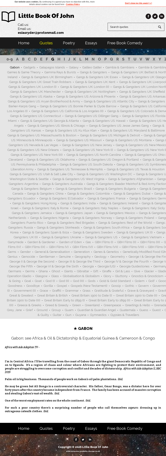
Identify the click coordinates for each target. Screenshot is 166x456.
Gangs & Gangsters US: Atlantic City (109, 101)
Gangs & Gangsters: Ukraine (61, 237)
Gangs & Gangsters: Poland (135, 218)
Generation (82, 251)
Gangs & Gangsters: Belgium (31, 188)
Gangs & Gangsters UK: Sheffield (142, 91)
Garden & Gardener (41, 242)
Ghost (56, 271)
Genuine (65, 256)
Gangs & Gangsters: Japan (74, 213)
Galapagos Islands (52, 67)
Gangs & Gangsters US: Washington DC (104, 174)
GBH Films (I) (104, 242)
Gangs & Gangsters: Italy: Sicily (143, 208)
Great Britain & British (52, 295)
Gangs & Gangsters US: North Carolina (93, 154)
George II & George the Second (32, 261)
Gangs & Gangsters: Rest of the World (125, 222)
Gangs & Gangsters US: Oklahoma (51, 159)
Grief (29, 310)
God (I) (50, 281)
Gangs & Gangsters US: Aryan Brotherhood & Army (44, 101)
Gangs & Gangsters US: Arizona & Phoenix (86, 96)
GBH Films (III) (150, 242)
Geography (82, 256)
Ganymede (16, 242)
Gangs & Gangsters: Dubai (131, 193)
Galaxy (73, 67)
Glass (55, 276)
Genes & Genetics (106, 251)
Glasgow (41, 276)
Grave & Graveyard (140, 290)
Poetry (69, 43)
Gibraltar (83, 271)
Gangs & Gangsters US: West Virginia (78, 179)
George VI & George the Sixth (58, 266)
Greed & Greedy (56, 305)
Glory (107, 276)
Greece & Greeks (29, 305)
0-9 (9, 59)
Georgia (88, 266)
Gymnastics (98, 315)
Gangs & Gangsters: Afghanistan (130, 179)
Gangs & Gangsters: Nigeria (49, 218)
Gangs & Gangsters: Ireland (119, 203)
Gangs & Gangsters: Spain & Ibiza (45, 232)
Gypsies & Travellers (124, 315)
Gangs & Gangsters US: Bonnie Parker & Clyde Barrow (78, 106)
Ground (42, 310)
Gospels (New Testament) (89, 285)
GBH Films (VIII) (133, 247)
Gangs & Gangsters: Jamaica (32, 213)
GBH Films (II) (126, 242)
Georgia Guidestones (134, 266)
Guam (69, 310)
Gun (68, 315)
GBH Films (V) (59, 247)
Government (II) (25, 290)
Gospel (62, 285)
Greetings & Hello (137, 305)
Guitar (57, 315)
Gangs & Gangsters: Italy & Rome (45, 208)
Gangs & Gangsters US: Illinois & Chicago (56, 125)
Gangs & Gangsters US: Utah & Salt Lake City (41, 174)
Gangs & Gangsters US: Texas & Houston (136, 169)
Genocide (28, 256)
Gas (88, 242)
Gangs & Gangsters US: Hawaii (104, 120)
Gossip (116, 285)
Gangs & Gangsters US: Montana (129, 140)
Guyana (80, 315)
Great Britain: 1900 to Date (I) (91, 295)
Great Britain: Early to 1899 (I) (64, 300)
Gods (91, 281)
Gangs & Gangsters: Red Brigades (71, 222)
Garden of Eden (70, 242)
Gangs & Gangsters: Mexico (115, 213)
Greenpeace (112, 305)
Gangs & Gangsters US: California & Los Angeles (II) (67, 111)
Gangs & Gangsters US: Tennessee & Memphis (70, 169)
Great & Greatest (21, 295)
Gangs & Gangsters (93, 72)
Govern (143, 285)
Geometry (117, 256)
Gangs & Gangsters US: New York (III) (37, 154)
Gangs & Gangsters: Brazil (74, 188)
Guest (156, 310)
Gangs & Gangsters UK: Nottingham (90, 91)
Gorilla (48, 285)
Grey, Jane (14, 310)
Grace (44, 290)
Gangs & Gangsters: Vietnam (141, 237)
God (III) (78, 281)
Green (76, 305)
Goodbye (33, 285)
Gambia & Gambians (119, 67)
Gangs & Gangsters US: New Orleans (33, 150)
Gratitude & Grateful (108, 290)
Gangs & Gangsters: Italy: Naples (95, 208)
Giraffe (106, 271)
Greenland (92, 305)
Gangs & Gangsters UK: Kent (95, 82)
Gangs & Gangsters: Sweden (93, 232)
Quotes (46, 43)
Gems (12, 251)
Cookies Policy (73, 4)
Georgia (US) (106, 266)
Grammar (72, 290)
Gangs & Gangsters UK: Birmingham (46, 77)
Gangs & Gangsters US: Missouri (79, 140)
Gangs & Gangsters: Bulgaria (116, 188)
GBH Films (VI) (82, 247)
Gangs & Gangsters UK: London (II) (84, 86)
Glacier (149, 271)
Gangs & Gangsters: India (78, 203)
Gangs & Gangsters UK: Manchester (35, 91)
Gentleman (47, 256)
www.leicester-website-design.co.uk (83, 451)
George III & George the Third (79, 261)
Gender (25, 251)
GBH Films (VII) (107, 247)
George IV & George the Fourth (126, 261)
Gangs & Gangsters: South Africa (106, 227)
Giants (68, 271)
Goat (38, 281)
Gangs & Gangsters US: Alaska (31, 96)
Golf (151, 281)
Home (23, 43)
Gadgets (29, 67)
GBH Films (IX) (35, 247)
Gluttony (121, 276)
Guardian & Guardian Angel (96, 310)
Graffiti (56, 290)
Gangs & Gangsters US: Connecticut (35, 116)
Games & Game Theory (23, 72)
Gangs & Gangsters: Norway (92, 218)
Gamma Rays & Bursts (60, 72)
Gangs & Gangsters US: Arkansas (142, 96)
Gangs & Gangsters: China (45, 193)
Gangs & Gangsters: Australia (62, 184)
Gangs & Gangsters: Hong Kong (34, 203)
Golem (139, 281)
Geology (100, 256)
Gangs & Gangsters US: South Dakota (86, 164)
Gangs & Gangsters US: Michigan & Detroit (110, 135)
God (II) (64, 281)
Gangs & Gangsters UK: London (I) (32, 86)
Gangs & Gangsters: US (101, 237)
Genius (13, 256)
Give (137, 271)
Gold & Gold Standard (115, 281)
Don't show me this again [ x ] (138, 3)
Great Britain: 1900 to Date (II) (136, 295)
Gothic (129, 285)
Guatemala (127, 310)
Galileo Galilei (91, 67)
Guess (143, 310)
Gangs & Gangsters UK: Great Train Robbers (40, 82)
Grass (86, 290)
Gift (95, 271)
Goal (27, 281)
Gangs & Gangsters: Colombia (88, 193)
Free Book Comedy (124, 43)
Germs (30, 271)
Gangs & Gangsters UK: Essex (97, 77)
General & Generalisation (52, 251)
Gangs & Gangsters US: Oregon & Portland (109, 159)
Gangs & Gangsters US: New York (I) (88, 150)
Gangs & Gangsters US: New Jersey (87, 145)
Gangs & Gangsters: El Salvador (61, 198)
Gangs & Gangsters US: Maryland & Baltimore (132, 130)
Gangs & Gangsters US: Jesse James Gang (119, 125)
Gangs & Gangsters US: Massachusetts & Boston (41, 135)
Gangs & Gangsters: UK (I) (135, 232)
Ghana (43, 271)
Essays (91, 43)
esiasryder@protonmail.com (41, 33)
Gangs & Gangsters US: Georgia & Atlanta (49, 120)
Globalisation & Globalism (81, 276)
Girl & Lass (122, 271)
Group (56, 310)
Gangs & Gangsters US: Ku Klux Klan (70, 130)
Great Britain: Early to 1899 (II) (109, 300)
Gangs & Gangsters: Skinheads (58, 227)
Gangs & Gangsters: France (106, 198)
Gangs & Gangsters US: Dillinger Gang (91, 116)
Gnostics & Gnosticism (147, 276)
